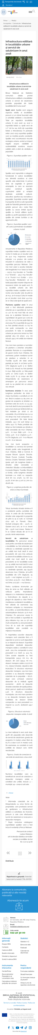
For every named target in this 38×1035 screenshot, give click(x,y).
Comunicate (17, 23)
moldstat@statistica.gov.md (19, 927)
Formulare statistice (27, 971)
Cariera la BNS (7, 950)
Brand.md (24, 1031)
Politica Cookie (22, 1003)
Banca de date (25, 945)
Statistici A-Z (24, 942)
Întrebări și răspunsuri (9, 956)
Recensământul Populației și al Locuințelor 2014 (8, 976)
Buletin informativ (8, 953)
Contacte (5, 947)
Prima (5, 20)
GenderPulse (6, 971)
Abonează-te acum (18, 900)
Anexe (10, 793)
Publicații (23, 948)
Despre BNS (6, 944)
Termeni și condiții (9, 1003)
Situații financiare (26, 974)
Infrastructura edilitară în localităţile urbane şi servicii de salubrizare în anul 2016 (17, 26)
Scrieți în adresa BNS (9, 959)
